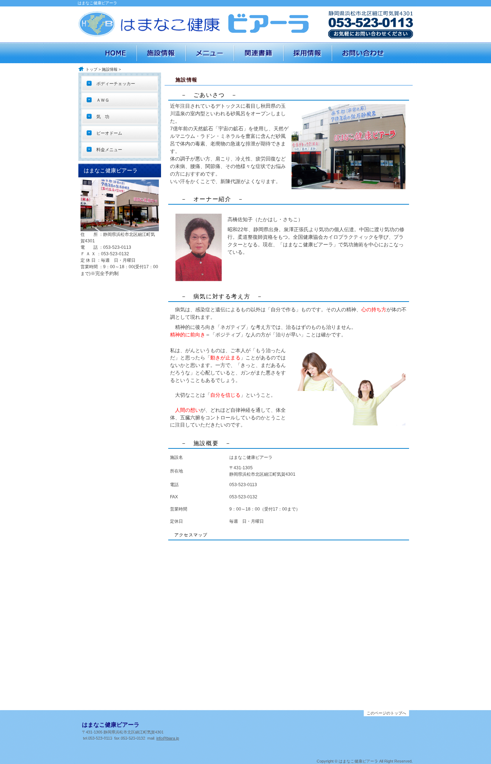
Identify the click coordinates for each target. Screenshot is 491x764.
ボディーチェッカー (113, 83)
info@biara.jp (167, 738)
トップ (91, 69)
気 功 (100, 116)
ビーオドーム (107, 133)
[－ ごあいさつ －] (348, 185)
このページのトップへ (386, 713)
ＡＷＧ (100, 100)
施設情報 (110, 69)
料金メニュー (107, 149)
